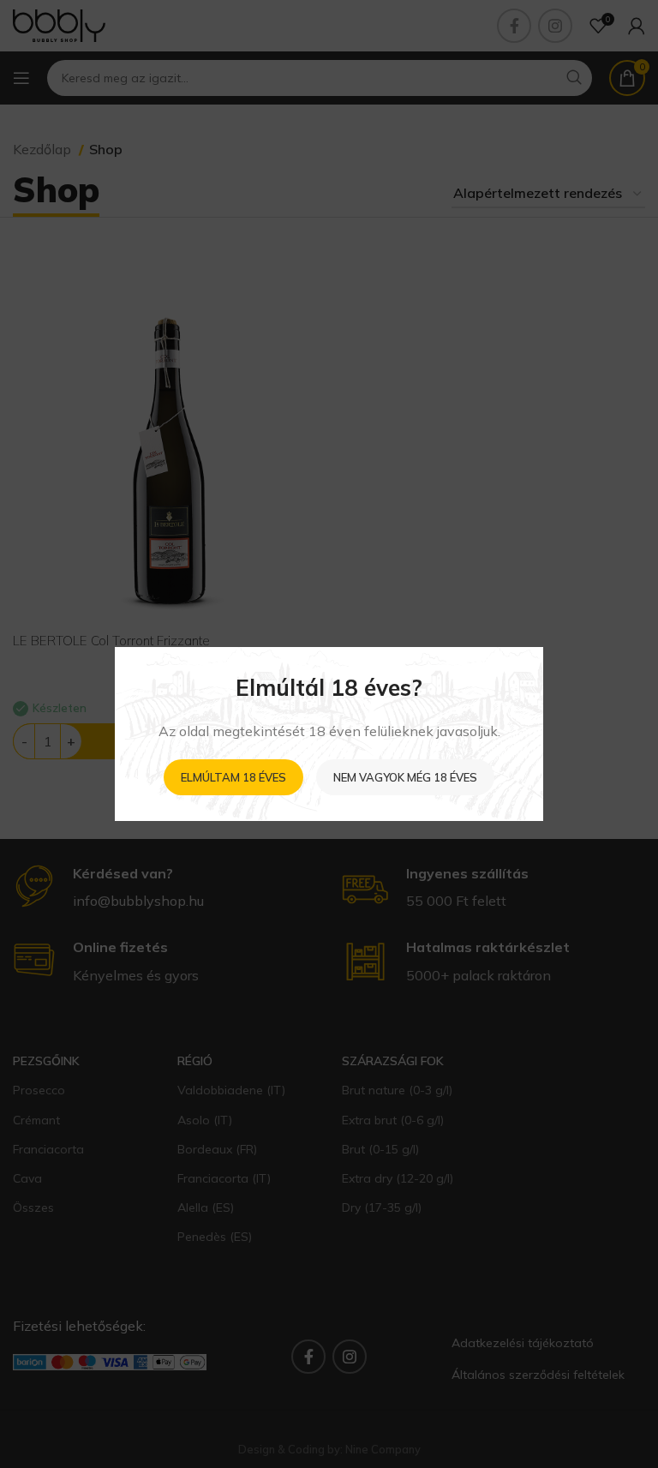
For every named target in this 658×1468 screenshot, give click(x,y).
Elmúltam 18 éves (233, 777)
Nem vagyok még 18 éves (405, 777)
